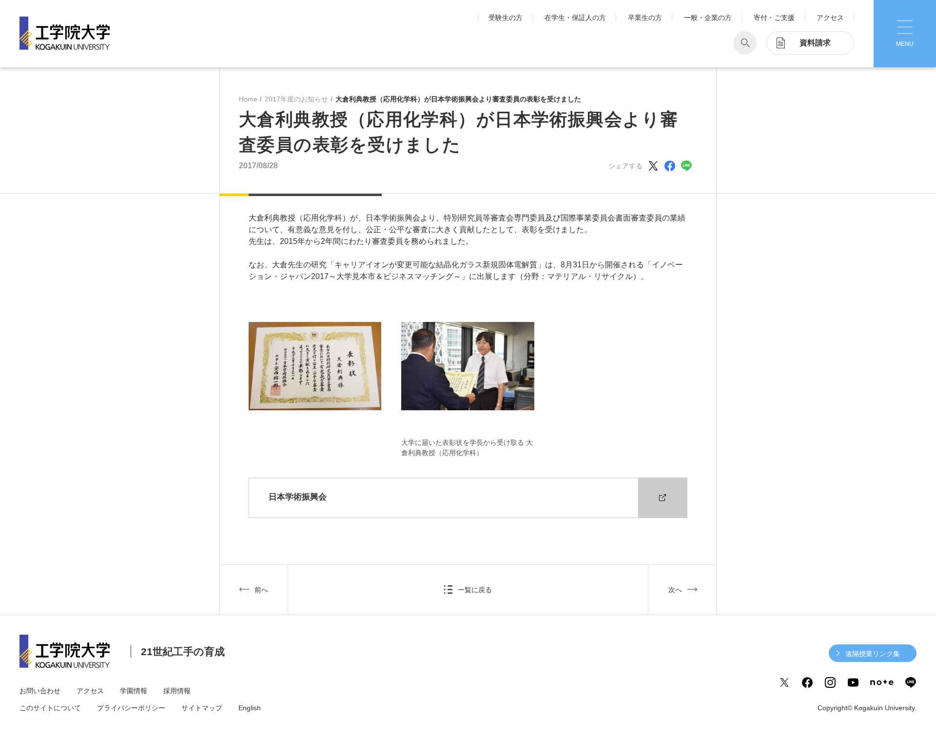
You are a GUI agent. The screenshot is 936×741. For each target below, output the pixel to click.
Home (248, 99)
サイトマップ (201, 708)
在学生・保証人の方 (575, 17)
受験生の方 (505, 17)
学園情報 (133, 691)
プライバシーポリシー (131, 708)
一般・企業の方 (708, 17)
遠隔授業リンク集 (872, 654)
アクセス (830, 17)
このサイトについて (50, 708)
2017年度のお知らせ (296, 99)
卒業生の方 (645, 17)
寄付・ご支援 (774, 17)
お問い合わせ (40, 691)
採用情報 (177, 691)
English (249, 708)
